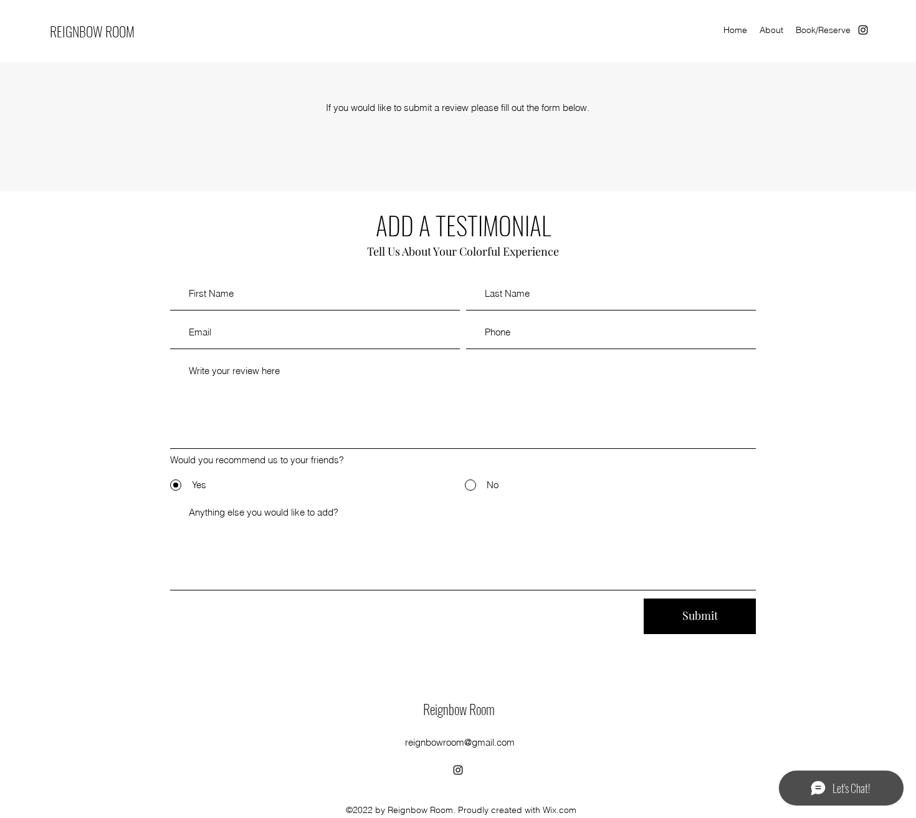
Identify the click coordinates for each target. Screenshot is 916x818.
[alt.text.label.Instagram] (863, 30)
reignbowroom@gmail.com (460, 742)
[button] (771, 30)
